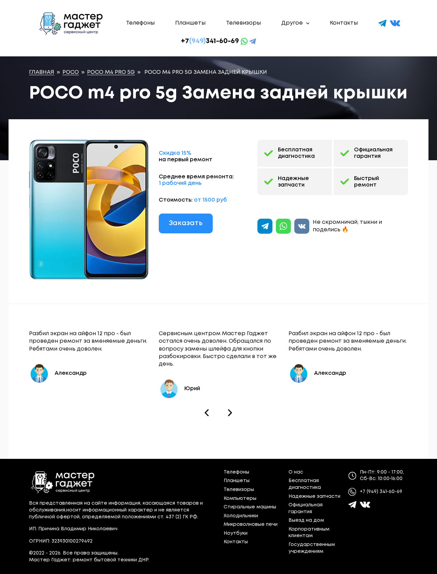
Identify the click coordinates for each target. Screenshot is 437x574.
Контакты (344, 23)
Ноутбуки (236, 533)
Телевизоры (243, 23)
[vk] (395, 23)
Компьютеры (240, 498)
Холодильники (241, 516)
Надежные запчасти (293, 182)
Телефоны (140, 23)
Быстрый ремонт (366, 182)
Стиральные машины (250, 507)
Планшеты (190, 23)
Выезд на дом (306, 520)
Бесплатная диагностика (296, 153)
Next (230, 412)
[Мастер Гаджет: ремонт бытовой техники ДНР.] (71, 23)
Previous (206, 412)
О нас (295, 472)
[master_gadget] (365, 505)
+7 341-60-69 (210, 41)
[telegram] (382, 23)
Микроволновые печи (251, 524)
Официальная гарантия (373, 153)
